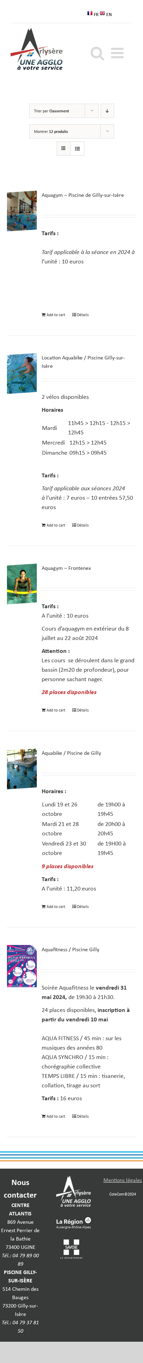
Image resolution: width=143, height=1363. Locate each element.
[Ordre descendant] (107, 111)
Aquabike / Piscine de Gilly (71, 753)
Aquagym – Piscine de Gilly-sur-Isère (83, 195)
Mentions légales (122, 1180)
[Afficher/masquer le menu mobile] (118, 52)
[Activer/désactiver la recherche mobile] (97, 52)
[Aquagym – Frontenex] (22, 584)
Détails (83, 314)
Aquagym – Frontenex (66, 568)
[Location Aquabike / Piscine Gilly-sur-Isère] (22, 373)
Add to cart (56, 314)
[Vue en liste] (77, 148)
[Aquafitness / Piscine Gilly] (22, 966)
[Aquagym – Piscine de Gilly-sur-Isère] (22, 211)
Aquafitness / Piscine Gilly (70, 949)
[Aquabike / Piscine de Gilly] (22, 768)
